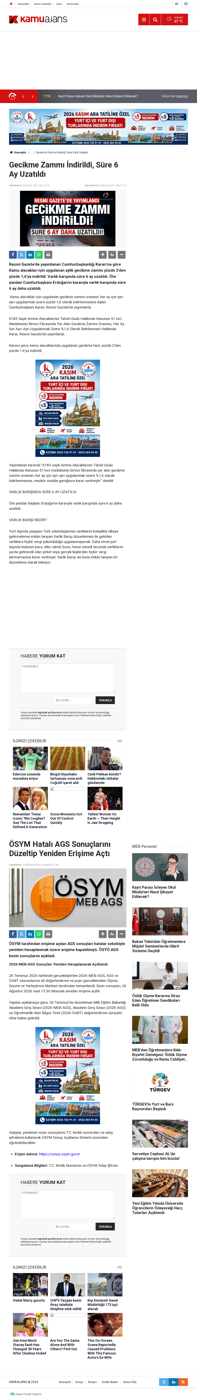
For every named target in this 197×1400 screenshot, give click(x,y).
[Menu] (143, 19)
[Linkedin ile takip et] (173, 1382)
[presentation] (23, 96)
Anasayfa (20, 152)
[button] (103, 255)
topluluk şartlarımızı (50, 712)
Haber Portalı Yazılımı (29, 1394)
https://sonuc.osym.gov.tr (59, 1154)
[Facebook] (13, 255)
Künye (79, 1382)
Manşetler (23, 4)
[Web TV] (176, 4)
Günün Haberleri (43, 4)
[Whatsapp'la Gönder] (39, 255)
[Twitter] (21, 255)
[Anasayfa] (11, 4)
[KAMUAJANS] (38, 19)
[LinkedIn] (30, 255)
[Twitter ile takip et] (164, 1382)
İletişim (92, 1382)
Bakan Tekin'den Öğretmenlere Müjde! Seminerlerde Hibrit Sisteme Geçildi (97, 96)
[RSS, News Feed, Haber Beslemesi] (183, 1382)
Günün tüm (175, 96)
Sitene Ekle (73, 4)
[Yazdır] (48, 255)
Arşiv (59, 4)
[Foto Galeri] (186, 4)
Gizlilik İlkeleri (110, 1382)
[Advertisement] (98, 61)
